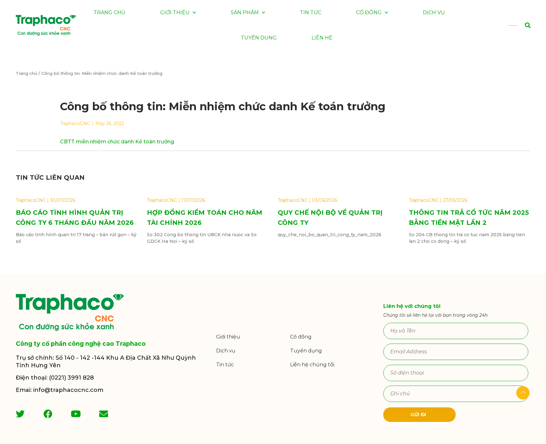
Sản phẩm (245, 12)
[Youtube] (75, 414)
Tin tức (310, 12)
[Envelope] (103, 414)
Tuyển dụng (259, 38)
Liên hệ (322, 38)
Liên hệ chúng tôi (312, 365)
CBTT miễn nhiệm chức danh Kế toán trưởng (117, 142)
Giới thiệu (175, 12)
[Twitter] (20, 414)
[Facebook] (48, 414)
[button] (520, 25)
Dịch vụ (434, 12)
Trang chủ (109, 12)
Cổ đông (369, 12)
